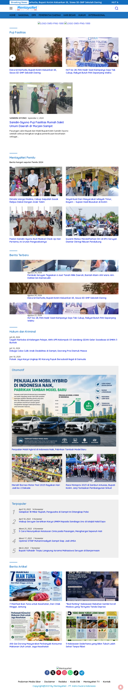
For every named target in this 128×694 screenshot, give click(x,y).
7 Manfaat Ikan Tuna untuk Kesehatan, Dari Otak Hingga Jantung (35, 605)
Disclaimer (49, 681)
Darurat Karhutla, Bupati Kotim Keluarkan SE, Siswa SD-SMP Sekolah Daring (66, 298)
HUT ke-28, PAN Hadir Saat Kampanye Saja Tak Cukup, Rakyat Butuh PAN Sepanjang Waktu (34, 71)
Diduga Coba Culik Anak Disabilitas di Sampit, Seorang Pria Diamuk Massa (48, 350)
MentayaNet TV (92, 681)
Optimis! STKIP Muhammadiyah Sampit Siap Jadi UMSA (47, 541)
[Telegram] (81, 672)
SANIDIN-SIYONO (18, 118)
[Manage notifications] (120, 687)
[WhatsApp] (70, 673)
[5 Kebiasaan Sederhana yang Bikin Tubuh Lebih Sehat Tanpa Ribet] (92, 626)
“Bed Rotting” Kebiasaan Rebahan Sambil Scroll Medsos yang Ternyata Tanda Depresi (91, 605)
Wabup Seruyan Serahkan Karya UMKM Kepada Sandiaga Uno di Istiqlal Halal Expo (62, 521)
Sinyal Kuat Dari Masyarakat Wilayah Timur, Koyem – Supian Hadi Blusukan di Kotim (89, 200)
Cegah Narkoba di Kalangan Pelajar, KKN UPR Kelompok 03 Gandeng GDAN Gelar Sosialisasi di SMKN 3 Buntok (63, 341)
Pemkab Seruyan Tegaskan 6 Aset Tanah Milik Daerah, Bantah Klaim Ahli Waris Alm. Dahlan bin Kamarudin (70, 276)
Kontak (107, 681)
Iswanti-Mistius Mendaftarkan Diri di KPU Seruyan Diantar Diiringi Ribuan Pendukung (91, 240)
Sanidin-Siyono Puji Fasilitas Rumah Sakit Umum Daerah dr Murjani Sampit (37, 124)
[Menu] (12, 8)
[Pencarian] (116, 8)
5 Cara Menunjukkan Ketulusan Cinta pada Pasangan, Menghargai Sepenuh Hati (60, 531)
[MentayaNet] (27, 8)
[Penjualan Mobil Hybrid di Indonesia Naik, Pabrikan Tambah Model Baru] (64, 410)
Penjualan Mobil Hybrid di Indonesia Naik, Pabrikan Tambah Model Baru (49, 449)
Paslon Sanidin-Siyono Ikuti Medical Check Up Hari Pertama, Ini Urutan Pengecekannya (35, 240)
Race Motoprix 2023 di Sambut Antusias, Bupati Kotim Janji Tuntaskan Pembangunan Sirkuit (90, 486)
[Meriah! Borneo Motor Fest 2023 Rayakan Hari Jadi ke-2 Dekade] (37, 468)
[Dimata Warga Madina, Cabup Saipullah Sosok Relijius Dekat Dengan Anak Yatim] (36, 181)
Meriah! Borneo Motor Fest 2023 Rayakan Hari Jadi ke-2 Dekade (36, 486)
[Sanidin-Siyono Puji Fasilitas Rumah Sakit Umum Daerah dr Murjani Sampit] (41, 98)
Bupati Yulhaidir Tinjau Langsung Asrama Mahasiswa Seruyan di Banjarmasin (59, 550)
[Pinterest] (58, 673)
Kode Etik (75, 681)
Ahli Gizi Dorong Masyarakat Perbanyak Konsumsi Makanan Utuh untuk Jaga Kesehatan (36, 645)
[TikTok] (76, 672)
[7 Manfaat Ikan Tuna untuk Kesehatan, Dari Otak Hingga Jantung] (36, 586)
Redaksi (63, 681)
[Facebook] (47, 673)
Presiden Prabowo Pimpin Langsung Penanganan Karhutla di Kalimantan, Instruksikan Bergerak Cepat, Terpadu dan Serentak (91, 73)
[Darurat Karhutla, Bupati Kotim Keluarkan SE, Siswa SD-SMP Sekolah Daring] (64, 288)
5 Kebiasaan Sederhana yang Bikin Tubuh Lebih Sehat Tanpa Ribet (90, 645)
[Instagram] (64, 673)
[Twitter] (52, 673)
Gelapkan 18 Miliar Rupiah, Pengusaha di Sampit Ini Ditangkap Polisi (54, 511)
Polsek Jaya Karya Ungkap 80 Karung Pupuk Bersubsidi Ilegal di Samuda (48, 359)
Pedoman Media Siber (29, 681)
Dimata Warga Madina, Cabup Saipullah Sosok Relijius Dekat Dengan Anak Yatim (34, 200)
